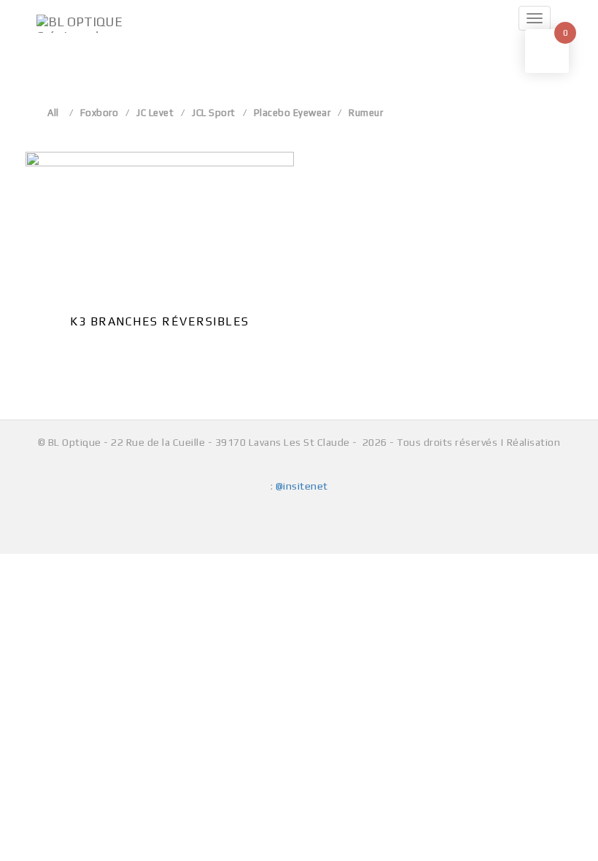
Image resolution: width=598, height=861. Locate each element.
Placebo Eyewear (292, 112)
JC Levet (155, 112)
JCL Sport (214, 112)
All (53, 112)
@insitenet (302, 486)
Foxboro (99, 112)
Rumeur (366, 112)
